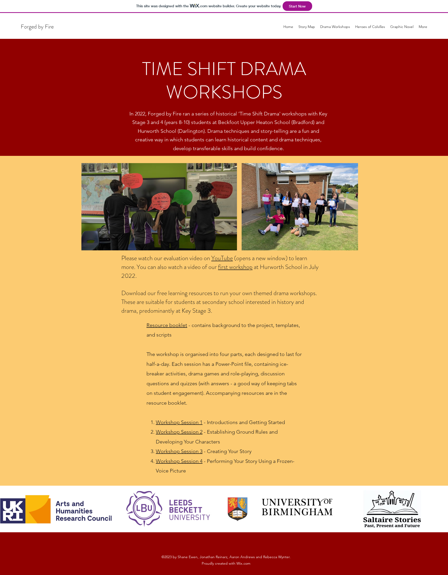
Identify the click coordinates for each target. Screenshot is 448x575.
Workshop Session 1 (179, 422)
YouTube (222, 258)
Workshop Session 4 (179, 461)
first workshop (235, 267)
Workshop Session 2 (179, 432)
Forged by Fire (37, 27)
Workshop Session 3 (179, 451)
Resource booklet (166, 325)
